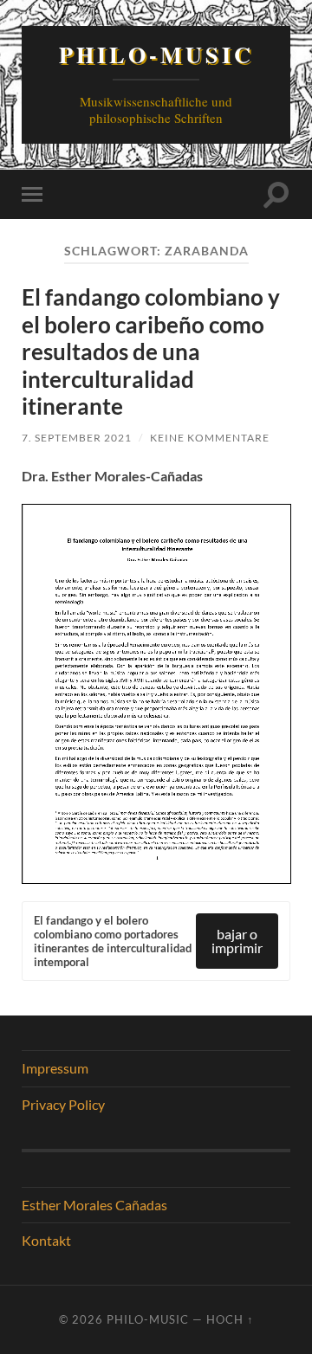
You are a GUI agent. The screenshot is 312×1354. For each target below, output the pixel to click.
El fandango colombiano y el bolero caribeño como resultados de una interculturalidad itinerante (151, 351)
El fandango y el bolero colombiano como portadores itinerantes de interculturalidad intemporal (113, 941)
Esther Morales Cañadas (94, 1204)
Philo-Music (156, 54)
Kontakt (46, 1240)
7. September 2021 (77, 437)
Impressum (55, 1068)
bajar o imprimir (237, 940)
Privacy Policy (63, 1104)
